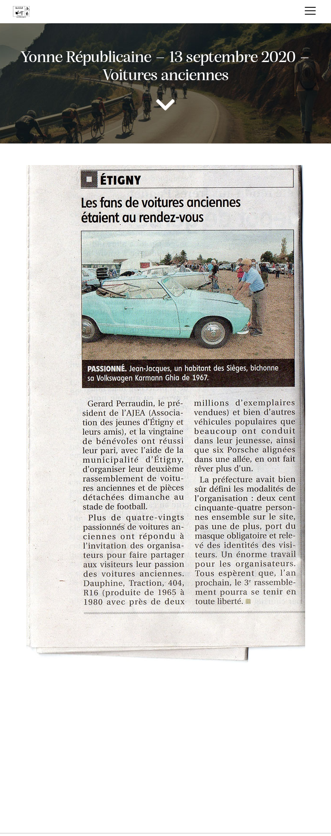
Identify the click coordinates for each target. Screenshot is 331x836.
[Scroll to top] (320, 806)
